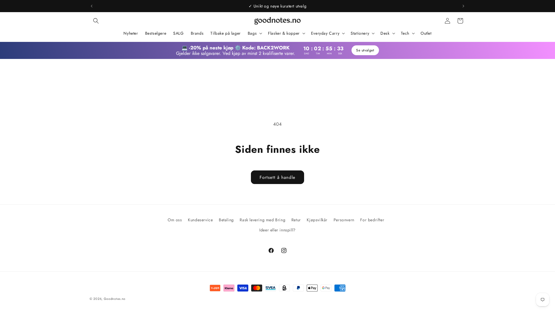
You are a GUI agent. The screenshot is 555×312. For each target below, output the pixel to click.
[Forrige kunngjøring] (91, 6)
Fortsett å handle (277, 177)
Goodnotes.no (114, 298)
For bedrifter (372, 220)
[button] (96, 20)
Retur (296, 220)
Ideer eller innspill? (277, 230)
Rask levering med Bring (262, 220)
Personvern (344, 220)
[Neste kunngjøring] (463, 6)
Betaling (226, 220)
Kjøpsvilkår (317, 220)
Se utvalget (365, 50)
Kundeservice (200, 220)
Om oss (175, 220)
